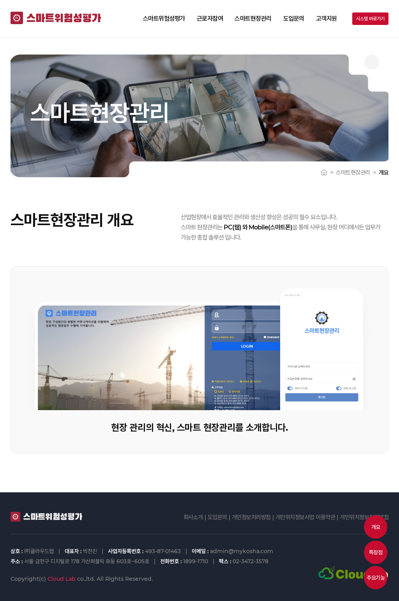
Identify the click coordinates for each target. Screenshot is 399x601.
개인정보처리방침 (251, 517)
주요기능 (376, 577)
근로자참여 (210, 18)
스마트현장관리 (253, 18)
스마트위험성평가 (164, 18)
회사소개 (193, 517)
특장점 (376, 552)
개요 (375, 527)
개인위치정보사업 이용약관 (305, 517)
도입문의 (293, 18)
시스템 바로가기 (370, 18)
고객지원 (326, 18)
